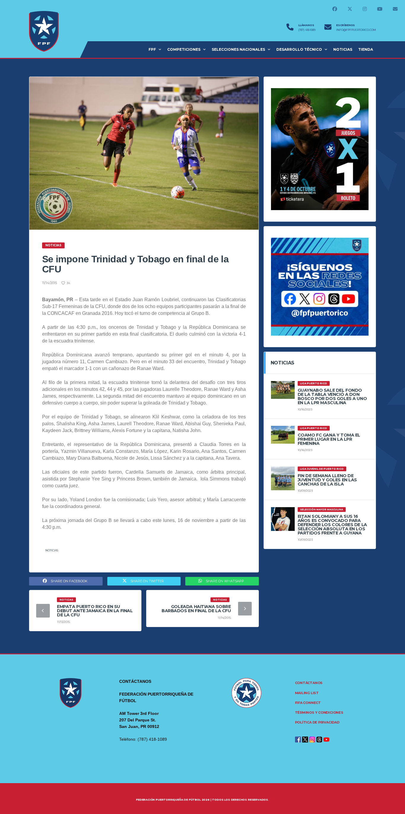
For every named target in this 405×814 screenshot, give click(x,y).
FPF (152, 49)
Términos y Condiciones (319, 712)
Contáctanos (309, 683)
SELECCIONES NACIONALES (238, 49)
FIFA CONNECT (308, 703)
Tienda (365, 49)
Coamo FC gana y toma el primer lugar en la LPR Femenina (329, 439)
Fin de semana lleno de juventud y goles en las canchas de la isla (327, 480)
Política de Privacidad (317, 722)
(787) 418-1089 (306, 29)
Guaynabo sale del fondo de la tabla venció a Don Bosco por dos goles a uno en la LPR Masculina (332, 396)
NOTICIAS (342, 49)
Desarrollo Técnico (299, 49)
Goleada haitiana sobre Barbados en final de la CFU (196, 608)
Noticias (51, 550)
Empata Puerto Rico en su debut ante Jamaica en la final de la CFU (95, 611)
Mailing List (307, 693)
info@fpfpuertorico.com (356, 29)
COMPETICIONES (183, 49)
